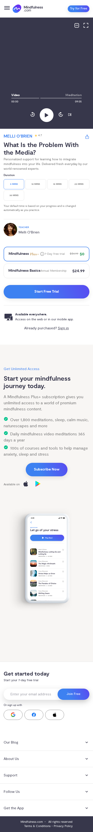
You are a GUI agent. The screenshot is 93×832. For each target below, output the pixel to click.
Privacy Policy (63, 826)
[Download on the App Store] (26, 484)
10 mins (35, 184)
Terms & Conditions (37, 826)
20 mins (79, 184)
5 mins (14, 184)
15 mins (57, 184)
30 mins (14, 195)
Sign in (63, 328)
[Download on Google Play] (38, 484)
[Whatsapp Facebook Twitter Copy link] (87, 137)
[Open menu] (7, 9)
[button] (13, 715)
